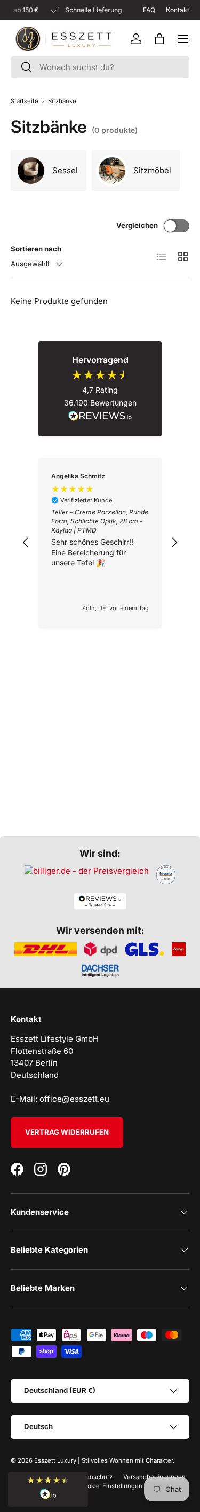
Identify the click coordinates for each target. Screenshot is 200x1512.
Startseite (24, 101)
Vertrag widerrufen (67, 1132)
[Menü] (183, 38)
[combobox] (100, 67)
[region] (100, 543)
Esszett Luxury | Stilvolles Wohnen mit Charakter (103, 1460)
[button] (159, 38)
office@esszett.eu (74, 1099)
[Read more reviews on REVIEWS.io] (100, 417)
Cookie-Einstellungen (110, 1486)
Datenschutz (94, 1477)
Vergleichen (137, 225)
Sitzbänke (62, 101)
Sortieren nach (36, 248)
